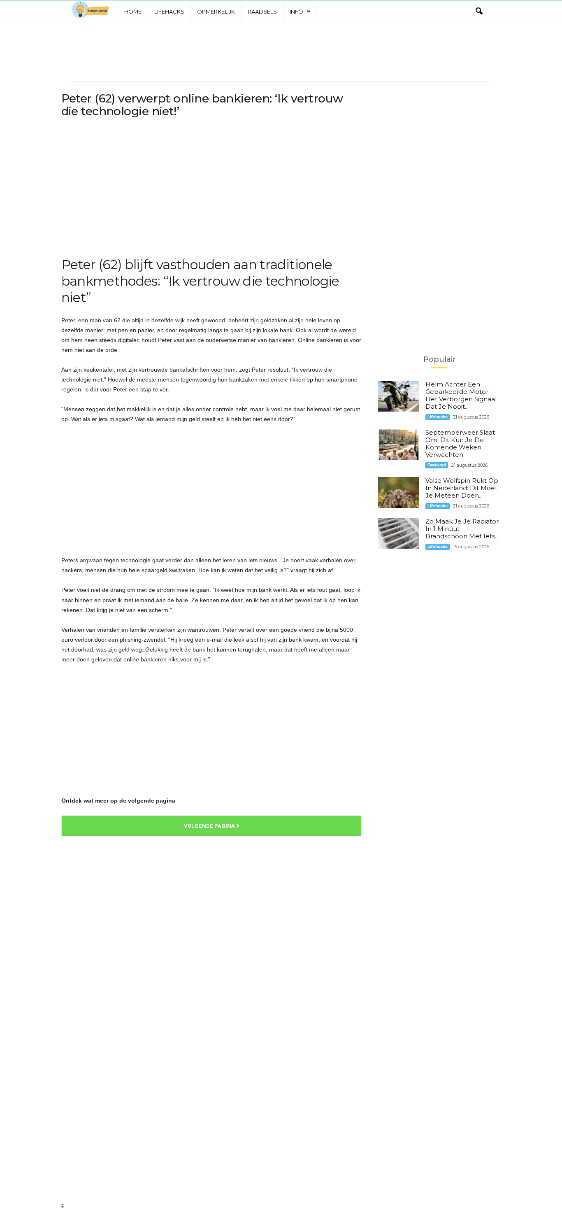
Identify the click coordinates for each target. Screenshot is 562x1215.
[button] (479, 11)
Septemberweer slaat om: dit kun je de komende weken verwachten (460, 443)
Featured (436, 465)
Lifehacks (169, 11)
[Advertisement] (281, 51)
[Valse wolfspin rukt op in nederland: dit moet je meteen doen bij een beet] (398, 492)
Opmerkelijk (216, 11)
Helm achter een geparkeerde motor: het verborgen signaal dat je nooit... (461, 395)
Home (133, 11)
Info (296, 11)
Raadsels (262, 11)
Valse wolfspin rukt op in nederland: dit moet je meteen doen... (461, 488)
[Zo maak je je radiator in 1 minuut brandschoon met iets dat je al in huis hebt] (398, 533)
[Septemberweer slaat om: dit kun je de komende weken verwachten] (398, 444)
